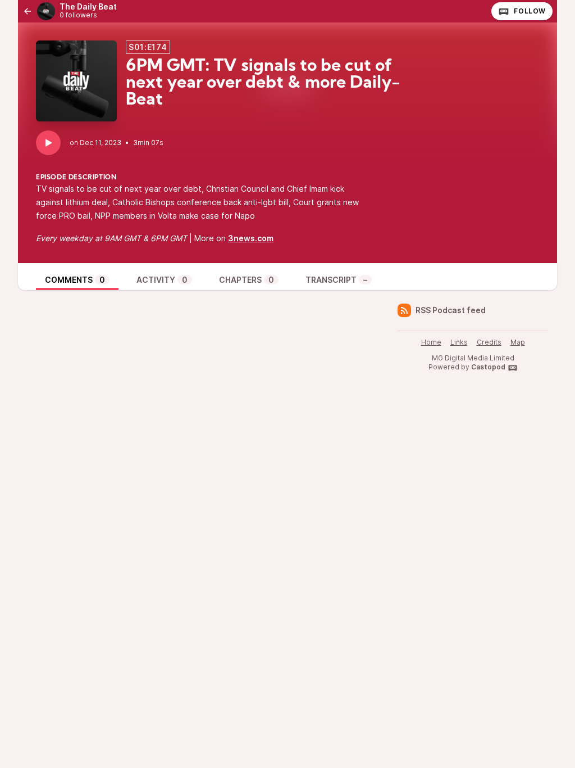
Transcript (336, 279)
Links (459, 342)
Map (517, 342)
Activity (162, 279)
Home (431, 342)
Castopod (488, 367)
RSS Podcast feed (451, 310)
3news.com (250, 238)
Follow (530, 11)
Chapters (246, 279)
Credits (489, 342)
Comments (75, 279)
